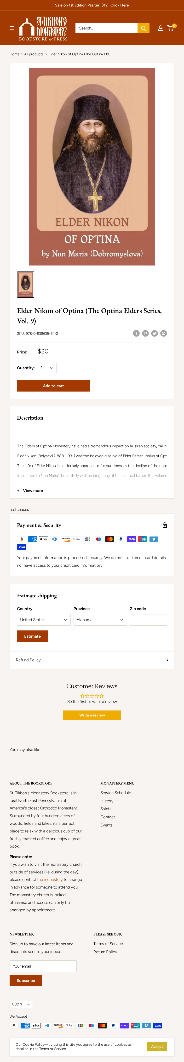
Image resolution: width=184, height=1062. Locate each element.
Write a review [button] (92, 715)
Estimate (32, 636)
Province (82, 608)
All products (34, 54)
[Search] (144, 28)
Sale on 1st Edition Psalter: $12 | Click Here (92, 5)
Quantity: (26, 367)
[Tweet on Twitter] (154, 333)
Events (106, 825)
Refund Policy (28, 660)
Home (14, 54)
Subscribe (26, 980)
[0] (170, 28)
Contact (107, 816)
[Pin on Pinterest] (145, 333)
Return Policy (105, 951)
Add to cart (53, 385)
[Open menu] (12, 28)
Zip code (138, 608)
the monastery (50, 879)
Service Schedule (115, 792)
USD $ (17, 1004)
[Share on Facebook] (136, 333)
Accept (157, 1047)
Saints (105, 808)
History (107, 800)
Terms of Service (108, 943)
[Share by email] (163, 333)
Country (24, 608)
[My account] (160, 28)
